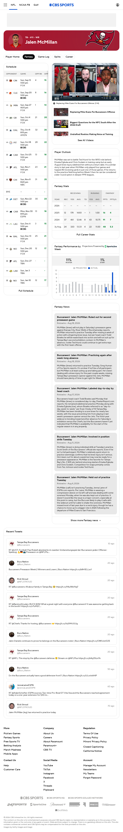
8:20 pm (25, 181)
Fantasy (29, 56)
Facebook (48, 777)
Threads (47, 785)
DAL (15, 130)
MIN (16, 105)
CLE (16, 93)
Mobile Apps (11, 753)
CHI (15, 180)
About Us (48, 733)
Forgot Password (92, 777)
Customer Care (12, 769)
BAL (15, 236)
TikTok (46, 769)
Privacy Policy (90, 737)
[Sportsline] (38, 804)
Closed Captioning (93, 746)
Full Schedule (26, 290)
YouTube (48, 765)
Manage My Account (94, 765)
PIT (15, 142)
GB (15, 118)
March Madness (12, 749)
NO (15, 249)
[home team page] (10, 80)
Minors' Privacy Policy (95, 741)
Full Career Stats (85, 234)
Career (69, 56)
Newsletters (89, 769)
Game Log (43, 56)
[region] (85, 82)
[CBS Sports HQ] (55, 797)
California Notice (92, 751)
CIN (15, 80)
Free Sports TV (12, 741)
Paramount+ (50, 745)
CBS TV (47, 749)
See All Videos (85, 140)
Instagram (48, 773)
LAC (16, 224)
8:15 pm (25, 131)
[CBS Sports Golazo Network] (85, 797)
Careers (47, 737)
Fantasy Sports (12, 737)
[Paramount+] (58, 803)
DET (15, 199)
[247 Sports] (17, 803)
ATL (15, 167)
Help (6, 765)
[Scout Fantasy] (109, 804)
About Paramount (53, 741)
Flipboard (48, 789)
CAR (15, 155)
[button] (5, 5)
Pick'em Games (12, 733)
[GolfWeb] (61, 810)
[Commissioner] (77, 803)
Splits (57, 56)
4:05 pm (25, 106)
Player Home (13, 56)
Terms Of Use (90, 733)
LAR (16, 271)
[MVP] (93, 803)
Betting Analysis (12, 745)
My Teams (88, 773)
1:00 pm (25, 81)
